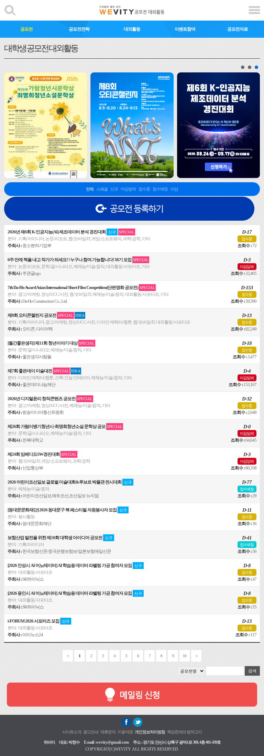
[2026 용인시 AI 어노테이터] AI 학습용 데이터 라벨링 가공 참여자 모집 (75, 593)
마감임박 (128, 189)
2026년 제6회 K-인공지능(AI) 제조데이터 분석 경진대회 (71, 231)
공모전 (26, 29)
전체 (90, 189)
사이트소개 (71, 732)
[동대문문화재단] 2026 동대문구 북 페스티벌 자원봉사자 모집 (67, 509)
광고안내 (90, 732)
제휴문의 (108, 732)
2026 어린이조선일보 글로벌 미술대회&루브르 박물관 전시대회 (70, 482)
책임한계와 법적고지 (184, 732)
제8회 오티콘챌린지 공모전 (46, 315)
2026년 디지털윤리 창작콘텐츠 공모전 (50, 398)
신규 (114, 189)
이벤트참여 (185, 29)
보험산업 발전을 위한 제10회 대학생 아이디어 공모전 (60, 537)
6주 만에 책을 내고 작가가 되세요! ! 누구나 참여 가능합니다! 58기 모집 (78, 259)
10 (184, 656)
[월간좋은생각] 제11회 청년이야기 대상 (51, 343)
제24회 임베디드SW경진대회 (42, 454)
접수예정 (160, 189)
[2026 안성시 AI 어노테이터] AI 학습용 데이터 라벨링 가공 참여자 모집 (75, 565)
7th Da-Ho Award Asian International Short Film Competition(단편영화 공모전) (81, 287)
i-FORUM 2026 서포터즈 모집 (38, 621)
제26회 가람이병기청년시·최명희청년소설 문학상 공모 (65, 426)
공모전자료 (237, 29)
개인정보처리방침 (150, 732)
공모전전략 (79, 29)
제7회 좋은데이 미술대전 (44, 370)
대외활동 (132, 29)
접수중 (144, 189)
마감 (174, 189)
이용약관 (125, 732)
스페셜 (102, 189)
